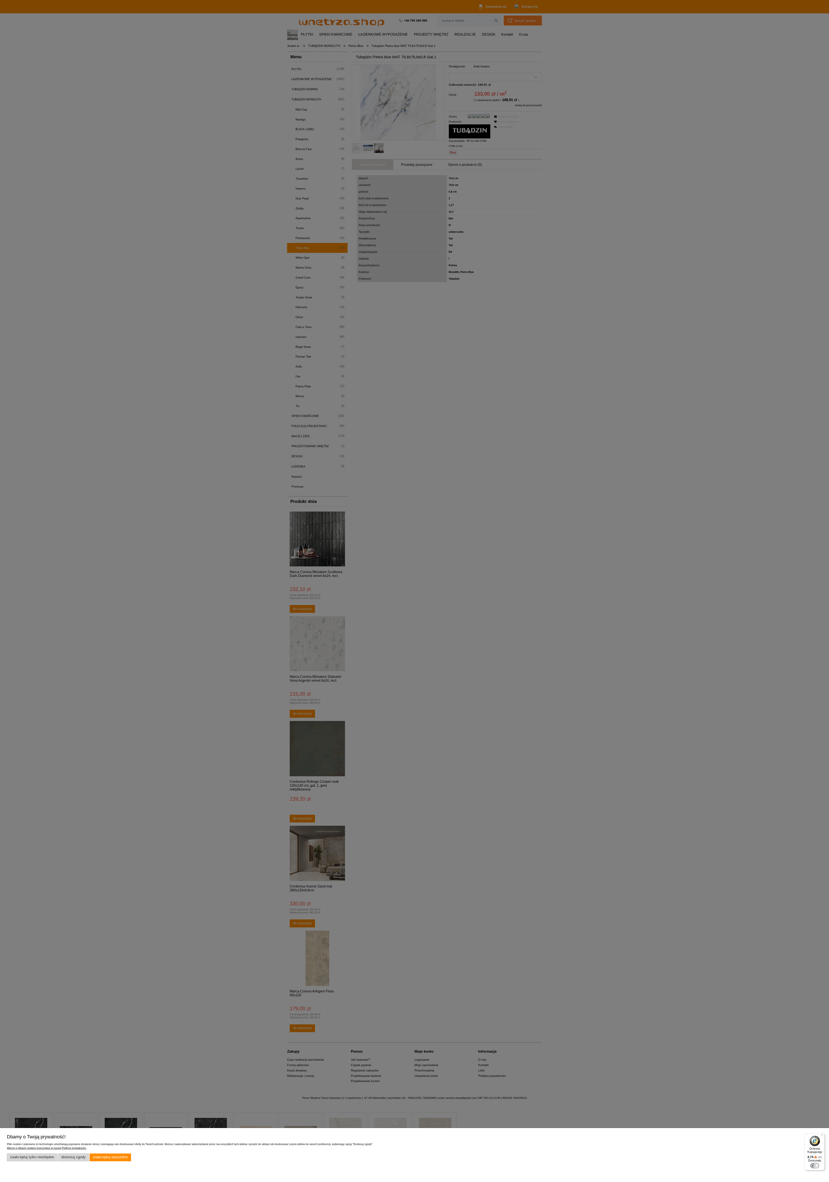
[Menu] (822, 1136)
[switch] (814, 1165)
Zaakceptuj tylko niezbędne (32, 1157)
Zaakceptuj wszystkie (110, 1157)
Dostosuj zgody (73, 1157)
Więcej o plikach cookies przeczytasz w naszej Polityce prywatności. (47, 1148)
